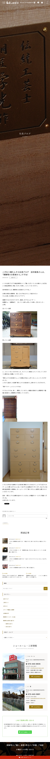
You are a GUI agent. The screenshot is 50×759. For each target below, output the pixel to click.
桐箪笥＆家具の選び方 (8, 620)
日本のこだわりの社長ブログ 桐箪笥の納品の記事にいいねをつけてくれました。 (12, 575)
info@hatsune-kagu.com (37, 668)
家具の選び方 (9, 626)
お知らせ (5, 606)
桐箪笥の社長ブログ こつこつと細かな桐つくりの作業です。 (36, 575)
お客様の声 (6, 613)
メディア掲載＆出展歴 (8, 609)
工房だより (6, 602)
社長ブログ (13, 277)
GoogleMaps (36, 676)
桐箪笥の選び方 (9, 623)
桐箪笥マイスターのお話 (9, 617)
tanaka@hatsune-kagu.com (38, 698)
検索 (45, 588)
